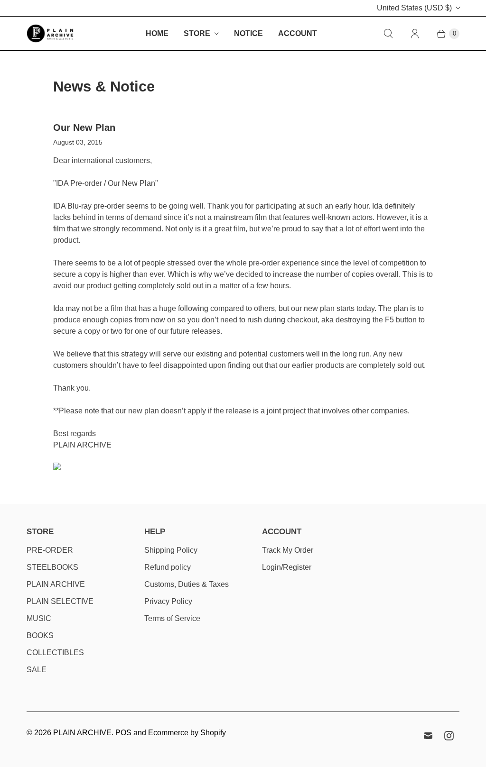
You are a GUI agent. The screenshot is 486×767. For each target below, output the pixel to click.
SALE (37, 670)
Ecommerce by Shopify (187, 733)
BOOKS (40, 635)
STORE (197, 33)
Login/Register (286, 567)
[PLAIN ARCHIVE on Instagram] (449, 735)
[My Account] (415, 33)
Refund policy (167, 567)
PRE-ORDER (50, 550)
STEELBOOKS (52, 567)
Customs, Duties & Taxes (186, 584)
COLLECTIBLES (55, 652)
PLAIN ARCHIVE (56, 584)
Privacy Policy (168, 601)
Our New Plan (84, 127)
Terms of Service (172, 618)
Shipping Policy (170, 550)
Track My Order (287, 550)
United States (414, 8)
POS (123, 733)
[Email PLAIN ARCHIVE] (428, 735)
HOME (157, 33)
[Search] (388, 33)
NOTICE (248, 33)
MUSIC (39, 618)
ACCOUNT (297, 33)
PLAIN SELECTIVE (60, 601)
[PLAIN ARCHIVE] (50, 33)
